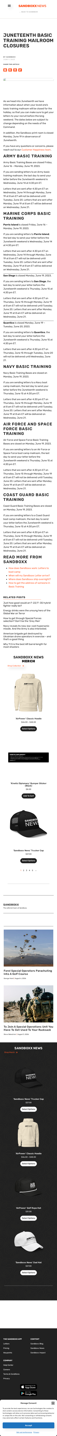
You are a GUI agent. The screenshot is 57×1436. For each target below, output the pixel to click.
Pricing (6, 1348)
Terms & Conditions (11, 1374)
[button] (53, 1403)
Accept (28, 1425)
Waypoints (7, 1353)
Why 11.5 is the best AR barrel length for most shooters (25, 645)
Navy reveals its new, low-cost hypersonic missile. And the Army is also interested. (26, 627)
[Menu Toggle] (9, 5)
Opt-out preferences (24, 1432)
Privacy (36, 1432)
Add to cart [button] (28, 796)
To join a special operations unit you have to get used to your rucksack (28, 1028)
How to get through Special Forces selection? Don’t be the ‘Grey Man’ (22, 620)
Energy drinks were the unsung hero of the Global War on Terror (26, 612)
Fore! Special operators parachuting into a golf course (28, 972)
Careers (6, 1369)
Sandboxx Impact (37, 1353)
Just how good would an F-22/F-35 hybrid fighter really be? (27, 604)
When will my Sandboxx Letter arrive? (29, 575)
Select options (28, 729)
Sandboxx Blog (36, 1344)
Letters (6, 1344)
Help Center (8, 1365)
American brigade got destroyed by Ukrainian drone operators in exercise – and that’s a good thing (27, 636)
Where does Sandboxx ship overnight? (30, 579)
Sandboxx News (37, 1348)
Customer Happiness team (36, 149)
